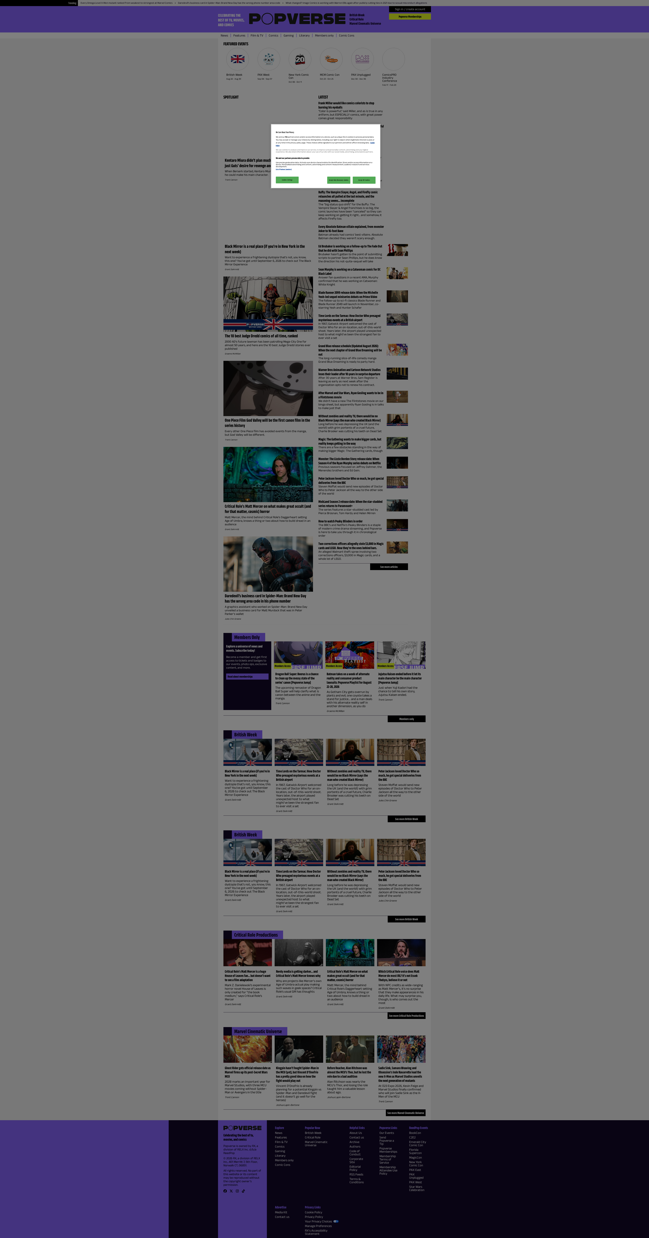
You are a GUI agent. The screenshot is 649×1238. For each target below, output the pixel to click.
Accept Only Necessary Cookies (338, 180)
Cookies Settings (287, 180)
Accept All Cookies (364, 180)
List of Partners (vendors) (284, 169)
